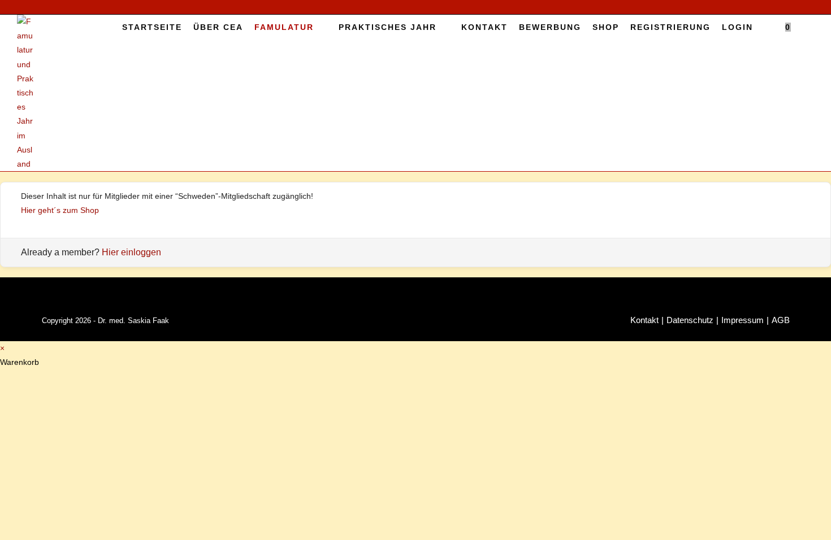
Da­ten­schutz (689, 320)
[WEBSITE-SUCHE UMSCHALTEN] (805, 27)
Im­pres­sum (742, 320)
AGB (781, 320)
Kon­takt (644, 320)
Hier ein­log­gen (131, 252)
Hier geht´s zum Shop (60, 210)
